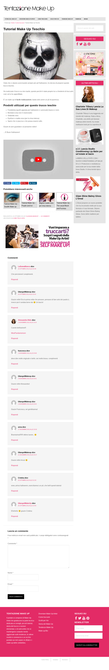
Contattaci (55, 659)
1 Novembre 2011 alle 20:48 (27, 353)
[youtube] (85, 45)
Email (10, 584)
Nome (10, 573)
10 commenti (45, 216)
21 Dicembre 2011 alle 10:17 (27, 455)
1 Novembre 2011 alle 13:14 (27, 322)
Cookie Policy (45, 659)
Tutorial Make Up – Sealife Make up (11, 205)
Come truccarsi (19, 218)
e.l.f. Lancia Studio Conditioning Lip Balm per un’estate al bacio (89, 151)
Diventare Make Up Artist (48, 614)
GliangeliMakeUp (25, 503)
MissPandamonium (18, 333)
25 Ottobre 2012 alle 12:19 (27, 480)
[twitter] (81, 45)
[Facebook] (77, 45)
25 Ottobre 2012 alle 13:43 (27, 505)
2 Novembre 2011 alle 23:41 (27, 378)
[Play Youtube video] (38, 159)
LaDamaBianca (24, 266)
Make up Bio (43, 631)
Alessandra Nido (25, 320)
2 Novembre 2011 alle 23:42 (27, 404)
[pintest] (89, 45)
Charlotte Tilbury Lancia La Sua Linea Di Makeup (89, 107)
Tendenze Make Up (46, 627)
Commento (12, 543)
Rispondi (14, 279)
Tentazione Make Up (28, 11)
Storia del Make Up (46, 624)
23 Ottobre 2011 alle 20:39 (27, 269)
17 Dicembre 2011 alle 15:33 (27, 429)
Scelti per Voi (44, 620)
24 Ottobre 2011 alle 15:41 (27, 294)
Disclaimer (65, 659)
